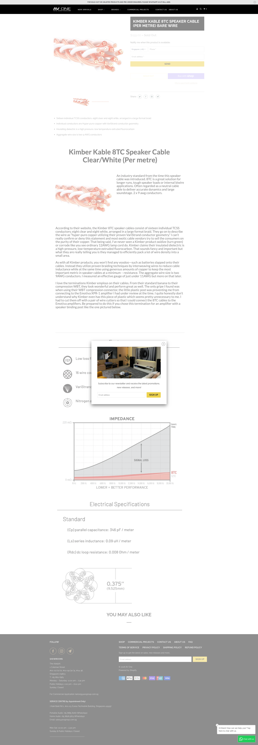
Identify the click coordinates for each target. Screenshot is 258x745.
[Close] (163, 344)
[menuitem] (84, 9)
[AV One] (62, 9)
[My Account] (197, 9)
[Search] (200, 9)
